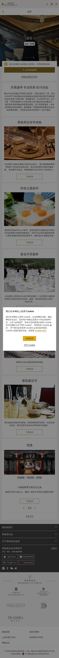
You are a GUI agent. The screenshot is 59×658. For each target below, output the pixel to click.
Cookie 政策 (40, 330)
